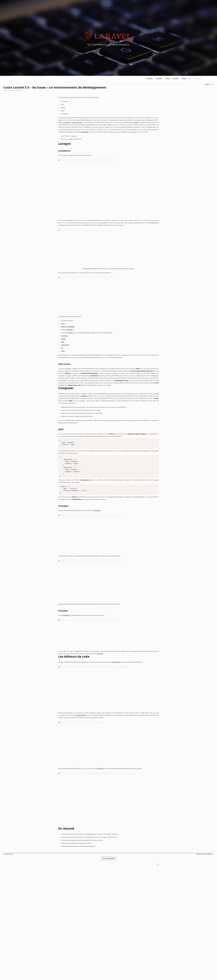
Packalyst (66, 615)
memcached (65, 345)
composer (64, 336)
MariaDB (71, 327)
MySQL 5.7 (64, 327)
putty (62, 342)
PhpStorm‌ (100, 769)
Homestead (84, 132)
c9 (128, 118)
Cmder (70, 333)
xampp (74, 122)
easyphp (80, 122)
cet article (100, 654)
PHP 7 (63, 323)
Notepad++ (70, 330)
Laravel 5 (207, 84)
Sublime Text (116, 662)
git (62, 348)
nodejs (63, 339)
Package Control (81, 715)
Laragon (135, 122)
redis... (63, 351)
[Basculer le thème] (189, 78)
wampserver (67, 122)
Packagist (97, 510)
